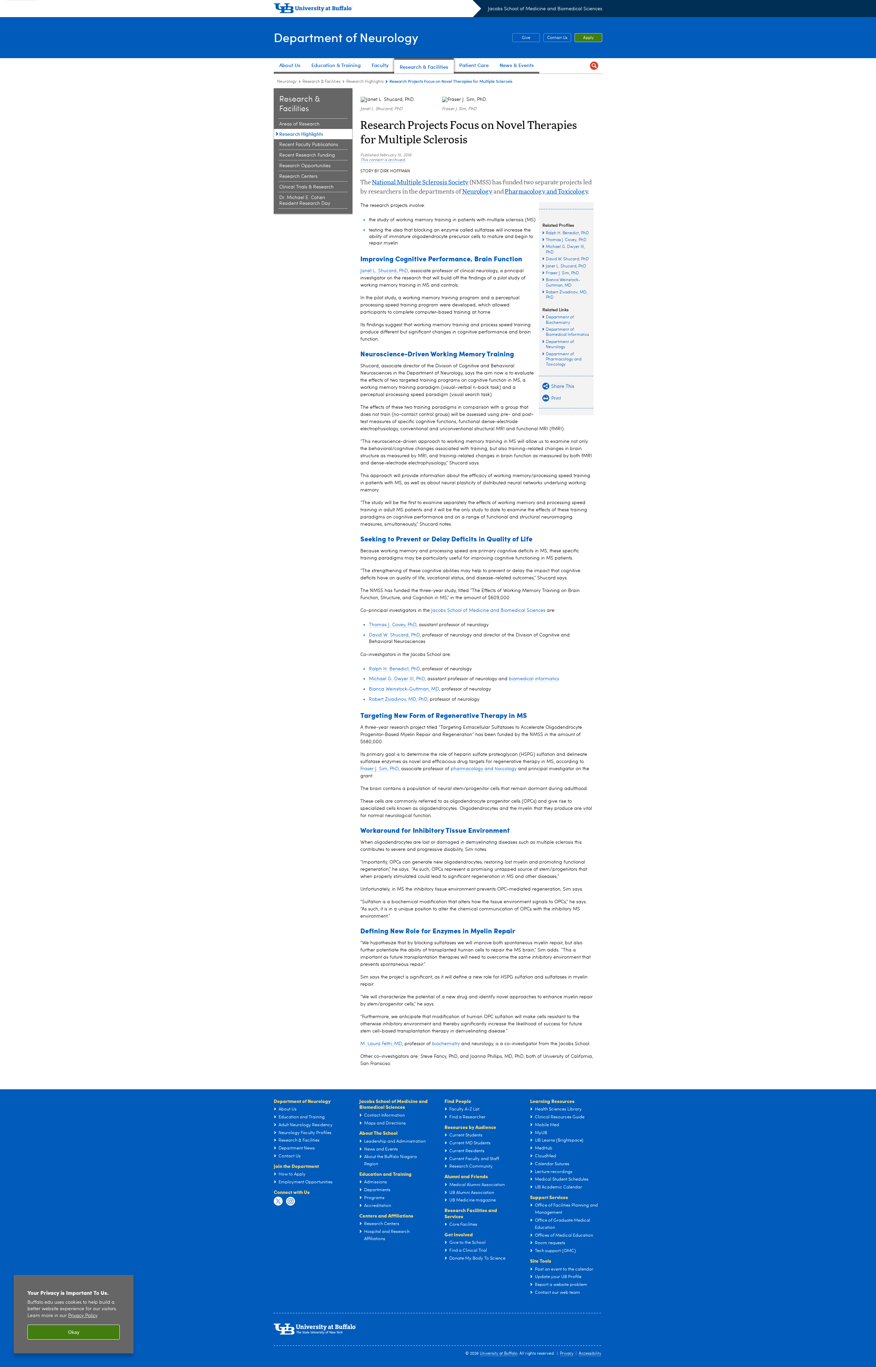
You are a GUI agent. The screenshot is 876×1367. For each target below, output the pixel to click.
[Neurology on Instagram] (290, 1201)
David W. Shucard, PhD (394, 635)
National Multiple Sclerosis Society (420, 183)
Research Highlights (365, 82)
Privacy (567, 1354)
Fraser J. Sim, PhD (379, 768)
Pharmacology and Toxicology (546, 192)
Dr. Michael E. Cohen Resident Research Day (304, 200)
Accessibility (590, 1354)
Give (521, 38)
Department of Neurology (346, 37)
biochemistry (446, 1043)
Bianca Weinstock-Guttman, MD (404, 689)
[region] (73, 1314)
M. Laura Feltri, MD (381, 1043)
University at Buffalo (498, 1354)
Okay (73, 1332)
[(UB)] (377, 9)
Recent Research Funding (307, 155)
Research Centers (298, 176)
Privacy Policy (82, 1315)
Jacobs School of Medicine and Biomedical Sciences (545, 8)
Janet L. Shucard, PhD (384, 270)
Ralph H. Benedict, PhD (394, 669)
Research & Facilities (321, 82)
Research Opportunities (305, 165)
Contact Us (557, 38)
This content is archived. (382, 160)
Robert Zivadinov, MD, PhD (398, 699)
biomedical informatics (534, 678)
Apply (588, 38)
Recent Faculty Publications (308, 144)
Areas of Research (299, 124)
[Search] (594, 66)
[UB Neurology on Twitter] (278, 1201)
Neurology (287, 82)
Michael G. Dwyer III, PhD (397, 678)
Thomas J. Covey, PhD (392, 624)
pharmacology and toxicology (484, 768)
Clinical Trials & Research (306, 187)
